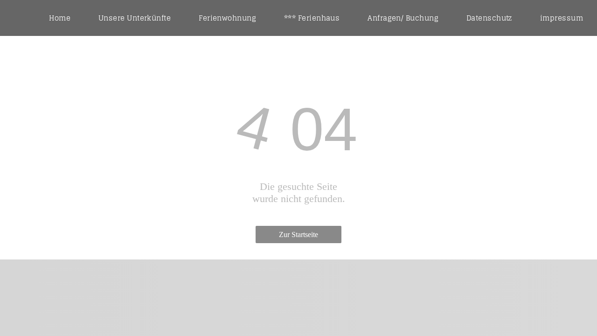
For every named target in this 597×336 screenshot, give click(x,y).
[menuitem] (59, 18)
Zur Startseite (298, 234)
